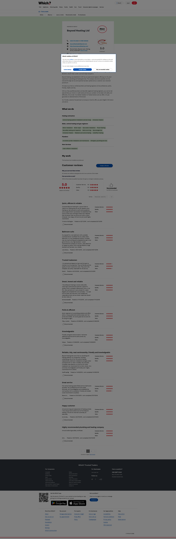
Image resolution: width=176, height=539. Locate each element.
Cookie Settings (67, 69)
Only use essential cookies (102, 69)
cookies (71, 59)
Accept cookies (82, 69)
